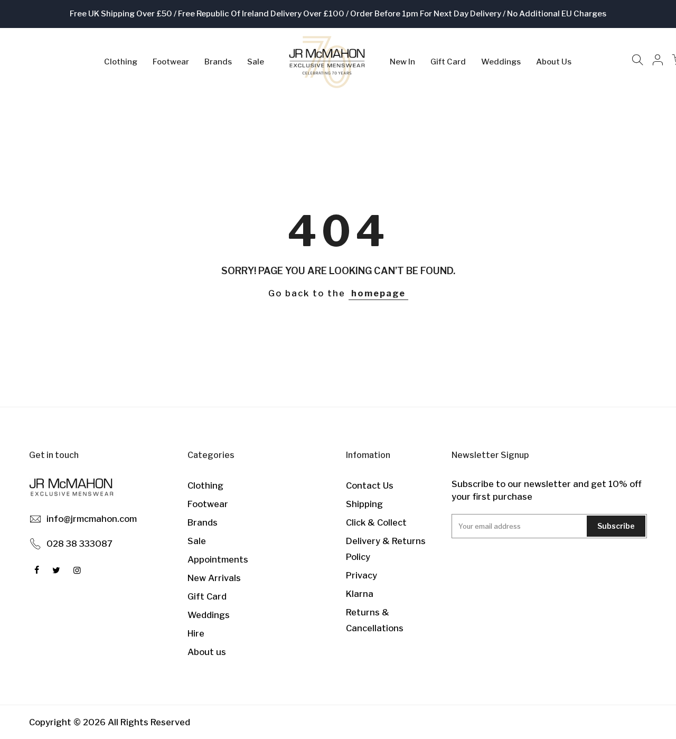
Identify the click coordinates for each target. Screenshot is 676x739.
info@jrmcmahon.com (91, 518)
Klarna (359, 593)
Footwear (171, 62)
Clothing (120, 62)
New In (402, 62)
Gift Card (448, 62)
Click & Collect (376, 522)
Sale (255, 62)
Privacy (361, 575)
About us (206, 652)
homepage (378, 293)
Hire (195, 633)
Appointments (217, 559)
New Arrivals (214, 578)
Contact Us (369, 485)
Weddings (501, 62)
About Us (553, 62)
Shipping (364, 504)
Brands (218, 62)
